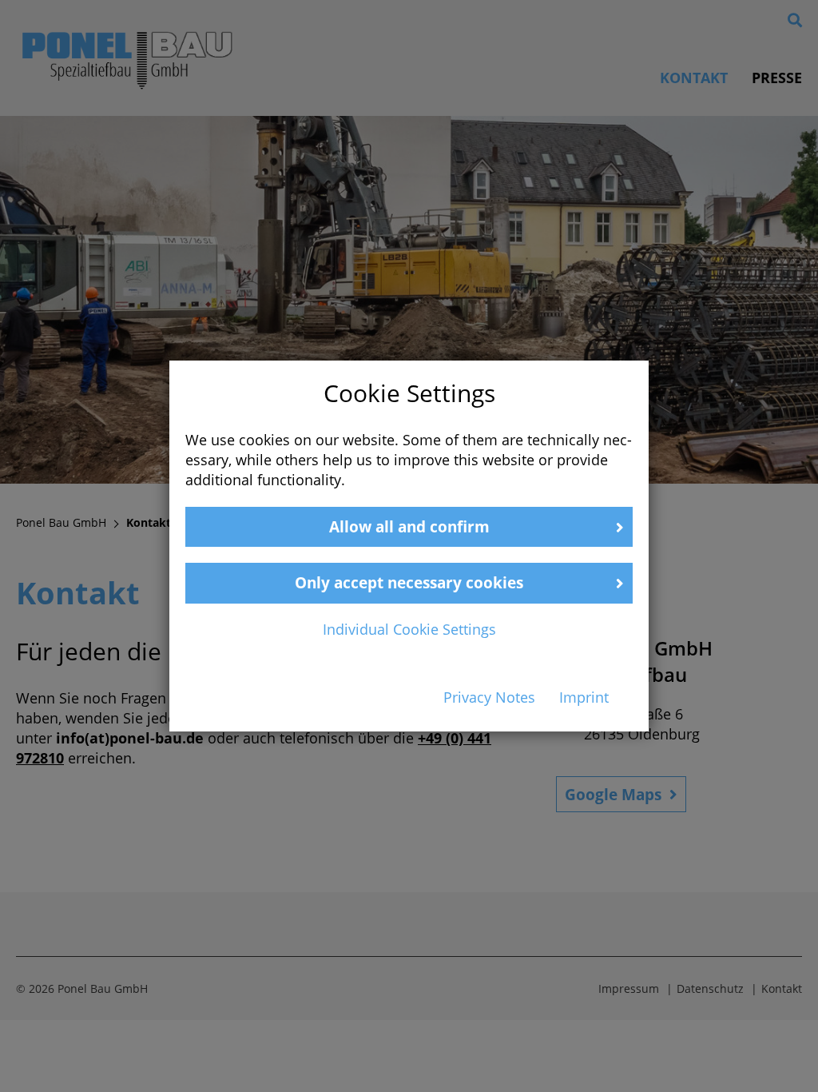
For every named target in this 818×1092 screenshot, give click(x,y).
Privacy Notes (489, 697)
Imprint (584, 697)
